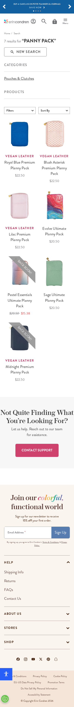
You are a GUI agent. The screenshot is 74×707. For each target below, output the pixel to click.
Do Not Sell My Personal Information (39, 688)
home (7, 33)
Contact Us (12, 598)
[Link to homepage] (16, 21)
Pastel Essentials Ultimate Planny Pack (20, 300)
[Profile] (33, 21)
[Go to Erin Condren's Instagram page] (25, 659)
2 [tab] (35, 10)
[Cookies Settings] (5, 699)
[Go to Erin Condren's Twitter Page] (41, 659)
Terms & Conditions (51, 542)
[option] (19, 78)
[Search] (44, 21)
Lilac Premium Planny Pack (19, 237)
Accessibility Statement (39, 695)
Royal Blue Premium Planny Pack (19, 165)
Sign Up (60, 532)
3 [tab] (38, 10)
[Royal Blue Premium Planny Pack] (19, 133)
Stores (10, 628)
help (8, 562)
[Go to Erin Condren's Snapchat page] (56, 659)
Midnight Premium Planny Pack (20, 369)
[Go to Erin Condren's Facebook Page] (18, 659)
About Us (12, 613)
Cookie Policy (60, 676)
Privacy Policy (40, 676)
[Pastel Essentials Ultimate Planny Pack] (19, 271)
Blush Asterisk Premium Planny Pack (54, 168)
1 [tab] (33, 10)
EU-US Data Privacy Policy (27, 682)
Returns (9, 581)
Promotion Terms (56, 682)
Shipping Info (14, 572)
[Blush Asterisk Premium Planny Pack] (54, 133)
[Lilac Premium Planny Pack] (19, 205)
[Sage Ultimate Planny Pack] (54, 271)
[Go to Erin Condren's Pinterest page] (48, 659)
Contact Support (37, 450)
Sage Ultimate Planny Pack (54, 297)
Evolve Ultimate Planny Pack (54, 231)
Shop (9, 642)
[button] (4, 7)
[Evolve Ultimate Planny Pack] (54, 205)
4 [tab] (40, 10)
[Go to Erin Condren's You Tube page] (33, 659)
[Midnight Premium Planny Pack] (19, 338)
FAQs (8, 589)
